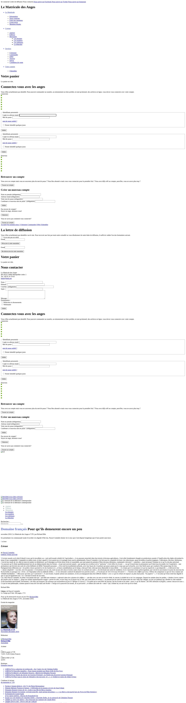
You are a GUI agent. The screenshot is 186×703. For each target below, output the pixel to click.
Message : (4, 298)
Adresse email (10, 197)
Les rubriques (18, 42)
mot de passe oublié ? (10, 121)
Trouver (12, 59)
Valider (4, 308)
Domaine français (7, 625)
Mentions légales (15, 24)
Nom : (3, 282)
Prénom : (4, 284)
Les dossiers (18, 38)
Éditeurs (12, 35)
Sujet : (3, 289)
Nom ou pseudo (10, 194)
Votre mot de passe (11, 199)
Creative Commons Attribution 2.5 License (78, 701)
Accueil (4, 225)
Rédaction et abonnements (12, 302)
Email (3, 239)
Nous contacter (14, 18)
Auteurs (12, 33)
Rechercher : (5, 481)
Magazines (13, 37)
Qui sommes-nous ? (13, 225)
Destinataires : (5, 300)
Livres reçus (13, 22)
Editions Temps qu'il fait (9, 514)
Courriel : (8, 287)
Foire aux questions (16, 20)
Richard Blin (33, 556)
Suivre (11, 60)
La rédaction (18, 44)
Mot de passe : (7, 117)
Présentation (13, 16)
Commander (13, 55)
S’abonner (12, 53)
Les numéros (18, 40)
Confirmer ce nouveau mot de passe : (18, 201)
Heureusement (50, 701)
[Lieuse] (2, 510)
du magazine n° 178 (7, 642)
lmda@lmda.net (6, 278)
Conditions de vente (16, 62)
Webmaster (7, 304)
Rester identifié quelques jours (15, 125)
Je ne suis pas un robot (11, 237)
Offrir (11, 57)
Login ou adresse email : (11, 115)
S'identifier (13, 71)
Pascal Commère (8, 512)
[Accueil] (93, 457)
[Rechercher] (22, 483)
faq (6, 695)
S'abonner (24, 225)
